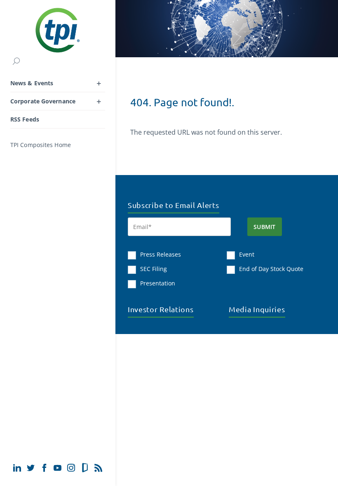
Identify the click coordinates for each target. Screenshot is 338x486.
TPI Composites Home (40, 145)
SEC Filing (153, 269)
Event (246, 254)
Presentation (157, 283)
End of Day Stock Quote (271, 269)
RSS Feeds (24, 119)
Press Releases (160, 254)
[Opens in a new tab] (17, 468)
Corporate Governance (42, 101)
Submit (265, 227)
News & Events (31, 83)
